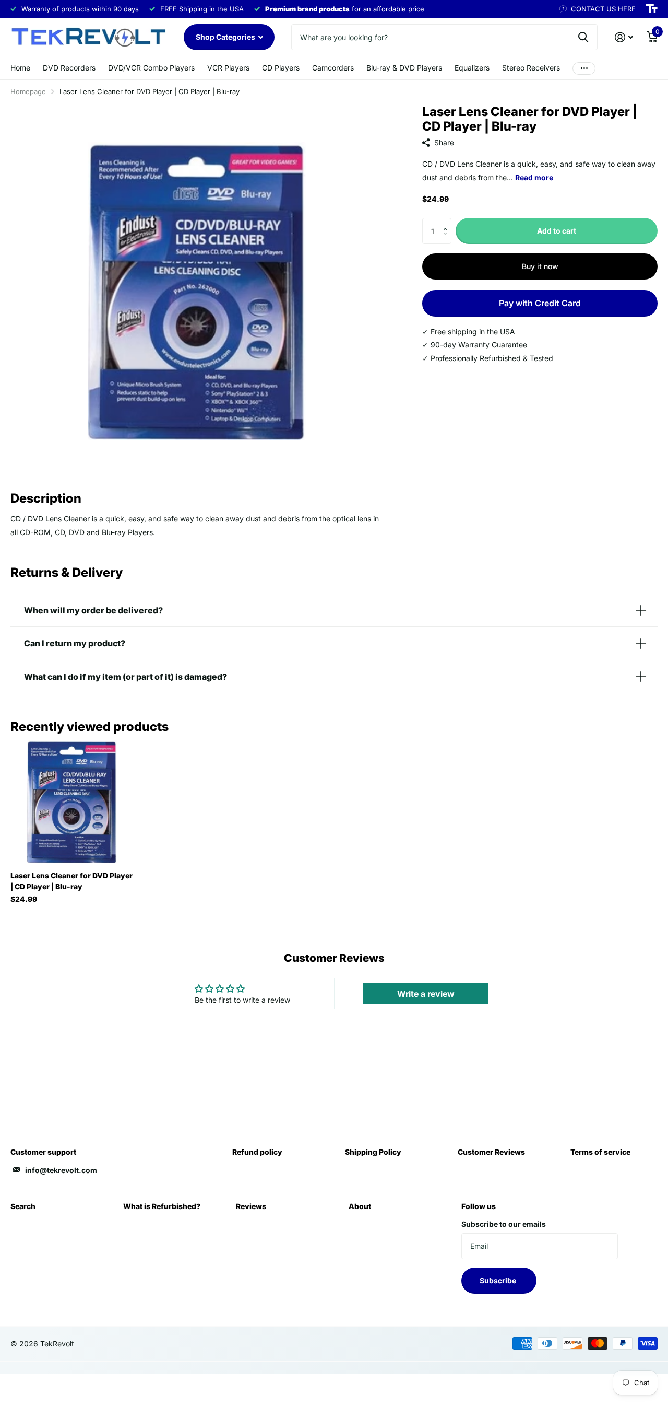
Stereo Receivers (531, 67)
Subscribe (499, 1280)
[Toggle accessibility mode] (652, 9)
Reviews (251, 1206)
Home (20, 67)
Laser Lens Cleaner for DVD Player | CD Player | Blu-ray (71, 881)
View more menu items (583, 68)
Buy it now (540, 266)
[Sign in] (624, 37)
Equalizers (472, 67)
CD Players (281, 67)
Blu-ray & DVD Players (404, 67)
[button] (447, 222)
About (360, 1206)
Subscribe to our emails (503, 1224)
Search (22, 1206)
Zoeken (583, 37)
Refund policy (257, 1151)
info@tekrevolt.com (61, 1170)
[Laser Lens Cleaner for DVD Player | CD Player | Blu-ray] (71, 801)
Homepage (28, 91)
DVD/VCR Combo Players (151, 67)
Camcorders (333, 67)
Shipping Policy (373, 1151)
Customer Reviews (491, 1151)
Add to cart (556, 230)
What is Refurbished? (161, 1206)
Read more (534, 177)
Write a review (426, 994)
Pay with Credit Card (540, 303)
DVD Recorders (69, 67)
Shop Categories (226, 36)
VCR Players (228, 67)
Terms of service (600, 1151)
